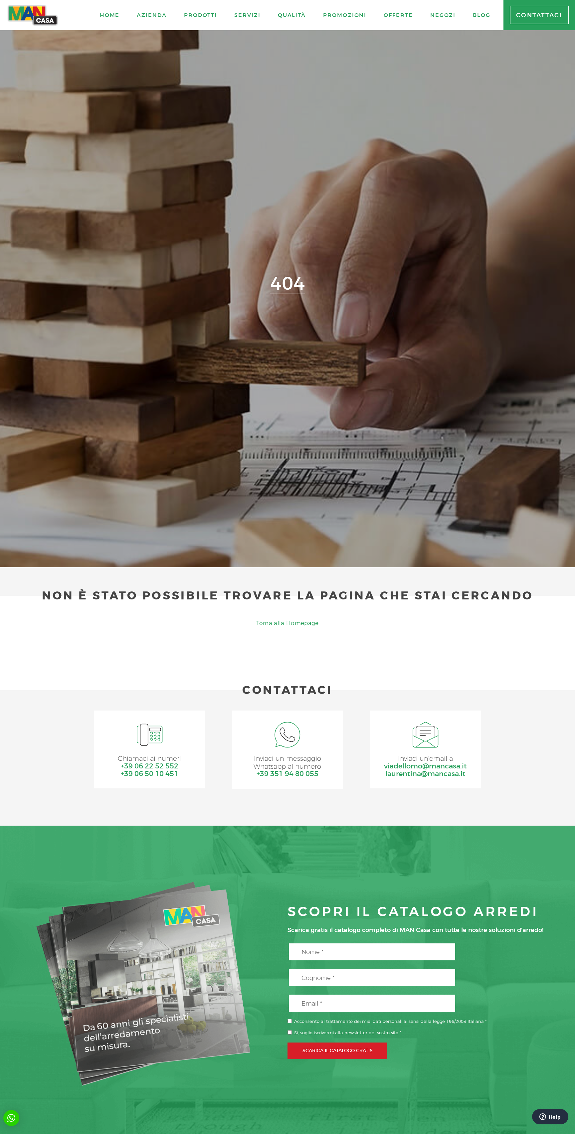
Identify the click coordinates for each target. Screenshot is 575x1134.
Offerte (398, 15)
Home (110, 15)
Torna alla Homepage (287, 622)
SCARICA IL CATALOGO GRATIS (337, 1050)
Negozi (443, 15)
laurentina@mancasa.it (425, 774)
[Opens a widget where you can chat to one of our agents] (550, 1117)
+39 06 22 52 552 (149, 766)
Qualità (292, 15)
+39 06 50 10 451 (149, 774)
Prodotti (200, 15)
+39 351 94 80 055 (287, 774)
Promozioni (344, 15)
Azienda (151, 15)
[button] (11, 1118)
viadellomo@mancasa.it (425, 766)
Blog (481, 15)
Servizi (247, 15)
